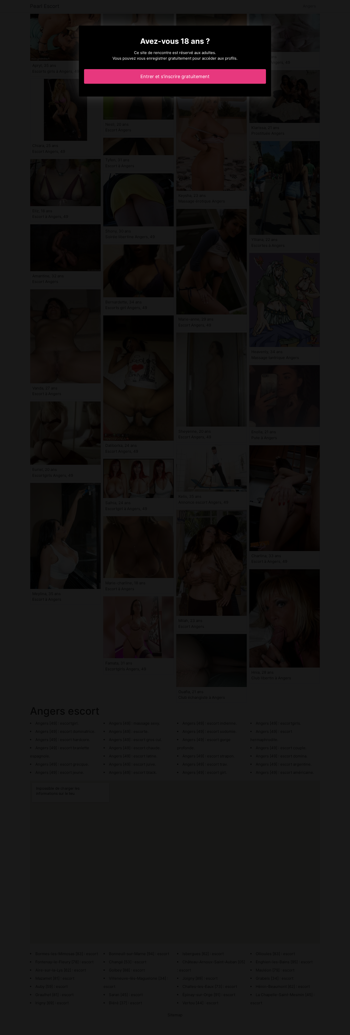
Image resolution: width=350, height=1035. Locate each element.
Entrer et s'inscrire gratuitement (175, 76)
